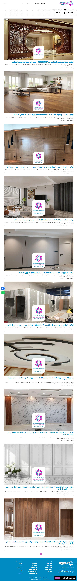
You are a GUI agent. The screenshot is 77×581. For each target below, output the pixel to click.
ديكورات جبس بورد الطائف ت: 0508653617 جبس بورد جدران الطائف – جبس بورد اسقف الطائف (40, 378)
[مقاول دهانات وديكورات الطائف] (66, 3)
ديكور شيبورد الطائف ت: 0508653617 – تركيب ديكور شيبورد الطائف (45, 272)
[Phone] (3, 288)
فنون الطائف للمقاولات (67, 226)
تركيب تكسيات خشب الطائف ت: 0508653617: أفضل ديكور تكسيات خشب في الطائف (39, 167)
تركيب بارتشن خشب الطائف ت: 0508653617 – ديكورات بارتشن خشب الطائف (42, 62)
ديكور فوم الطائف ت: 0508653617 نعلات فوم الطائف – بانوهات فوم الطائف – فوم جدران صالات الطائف (39, 488)
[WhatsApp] (3, 292)
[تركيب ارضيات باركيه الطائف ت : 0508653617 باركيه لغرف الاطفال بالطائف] (38, 92)
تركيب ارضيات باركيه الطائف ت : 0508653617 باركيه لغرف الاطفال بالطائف (43, 114)
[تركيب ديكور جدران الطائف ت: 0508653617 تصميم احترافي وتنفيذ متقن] (38, 197)
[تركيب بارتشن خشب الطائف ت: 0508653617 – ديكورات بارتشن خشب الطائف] (38, 39)
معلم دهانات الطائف (35, 578)
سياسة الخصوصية (72, 578)
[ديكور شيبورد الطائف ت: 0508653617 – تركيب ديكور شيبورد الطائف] (38, 250)
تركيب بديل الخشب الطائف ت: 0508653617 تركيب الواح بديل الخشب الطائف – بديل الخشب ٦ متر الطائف (39, 542)
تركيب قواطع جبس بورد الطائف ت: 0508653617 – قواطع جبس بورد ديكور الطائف (40, 325)
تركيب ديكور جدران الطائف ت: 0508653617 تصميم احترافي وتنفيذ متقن (44, 219)
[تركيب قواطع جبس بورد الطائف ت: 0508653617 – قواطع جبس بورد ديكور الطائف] (38, 302)
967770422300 (34, 579)
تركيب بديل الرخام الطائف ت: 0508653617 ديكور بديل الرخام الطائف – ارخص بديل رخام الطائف (40, 433)
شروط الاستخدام (65, 578)
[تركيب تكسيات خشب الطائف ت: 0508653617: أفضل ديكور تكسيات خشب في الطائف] (38, 144)
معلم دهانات (68, 68)
